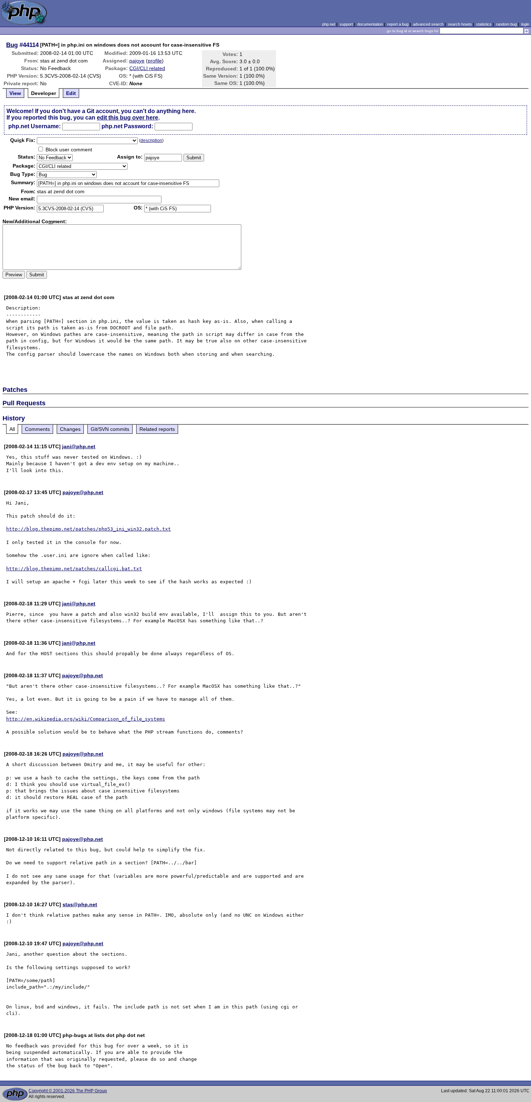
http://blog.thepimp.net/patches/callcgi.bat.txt (74, 568)
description (151, 140)
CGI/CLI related (147, 68)
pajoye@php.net (82, 492)
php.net (328, 24)
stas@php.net (79, 904)
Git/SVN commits (110, 429)
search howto (460, 24)
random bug (506, 24)
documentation (370, 24)
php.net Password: (127, 126)
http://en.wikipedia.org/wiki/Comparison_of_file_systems (85, 719)
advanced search (428, 24)
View (15, 93)
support (346, 24)
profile (155, 61)
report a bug (398, 24)
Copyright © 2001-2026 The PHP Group (68, 1090)
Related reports (157, 429)
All (12, 429)
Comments (37, 429)
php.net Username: (34, 126)
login (525, 24)
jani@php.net (78, 446)
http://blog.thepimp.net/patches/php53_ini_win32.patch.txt (88, 529)
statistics (484, 24)
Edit (71, 93)
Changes (70, 429)
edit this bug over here (127, 117)
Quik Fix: (22, 140)
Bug (12, 44)
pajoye (136, 61)
